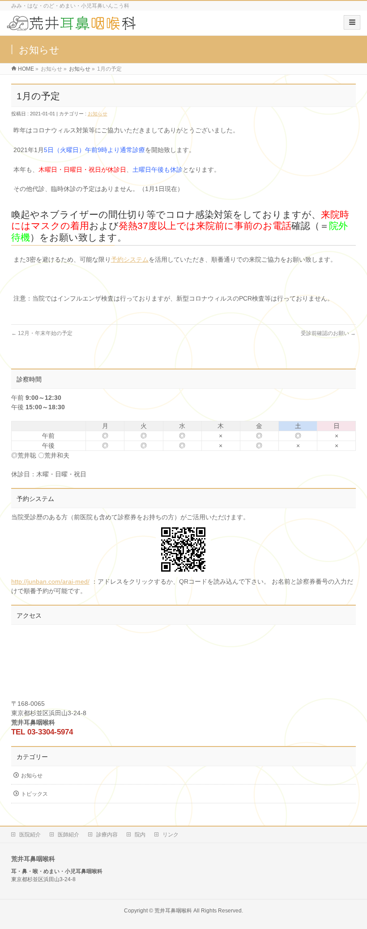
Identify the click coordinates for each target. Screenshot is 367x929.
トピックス (34, 794)
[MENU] (352, 22)
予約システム (130, 259)
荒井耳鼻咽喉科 (173, 911)
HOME (26, 69)
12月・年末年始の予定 (42, 333)
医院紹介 (30, 834)
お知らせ (79, 69)
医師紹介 (68, 834)
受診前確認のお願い (328, 333)
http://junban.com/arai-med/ (50, 581)
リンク (170, 834)
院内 (140, 834)
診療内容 (107, 834)
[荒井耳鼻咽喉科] (72, 26)
